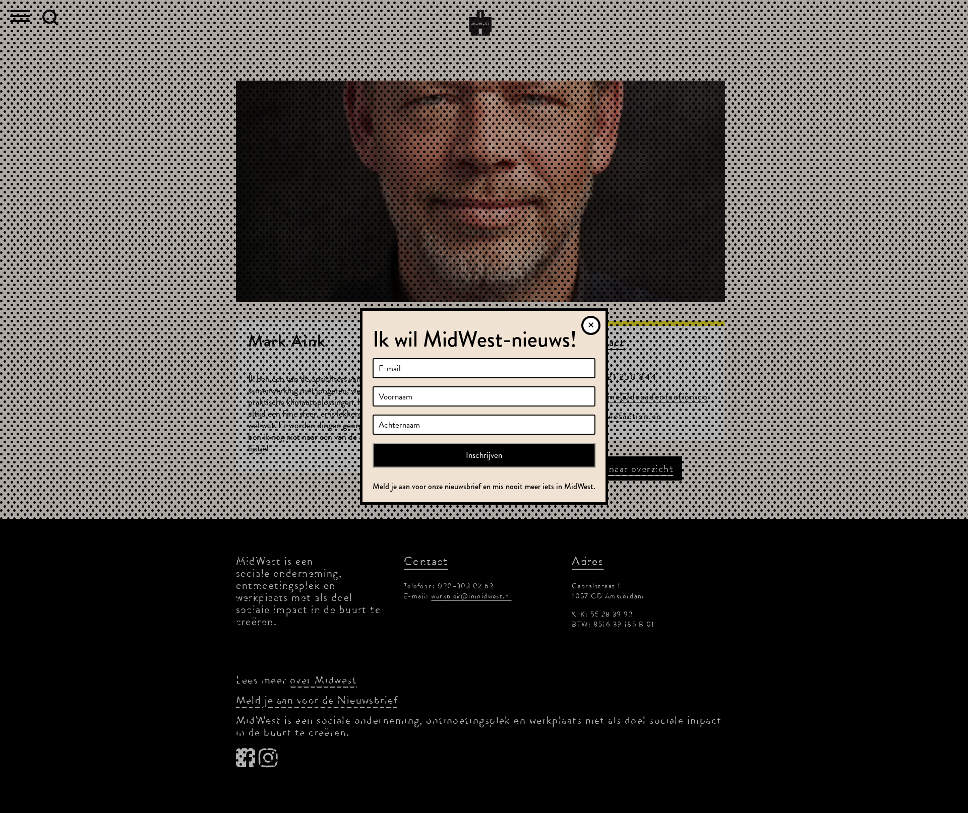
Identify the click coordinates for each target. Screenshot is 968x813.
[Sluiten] (590, 325)
